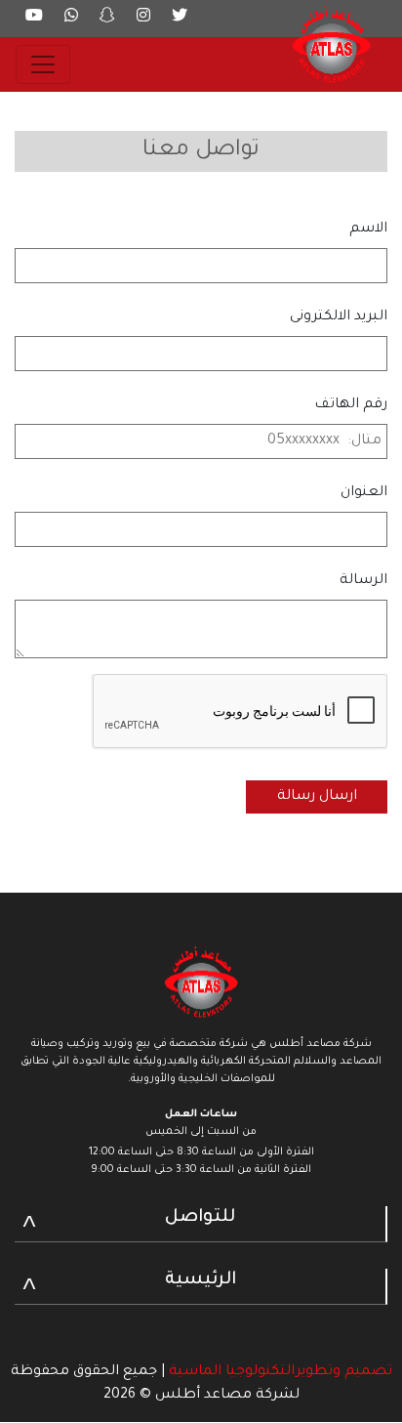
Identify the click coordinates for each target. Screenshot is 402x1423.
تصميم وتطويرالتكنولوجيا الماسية (278, 1372)
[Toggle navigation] (43, 64)
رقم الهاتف (350, 405)
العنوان (364, 493)
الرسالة (363, 581)
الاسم (368, 229)
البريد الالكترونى (338, 317)
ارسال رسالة (317, 797)
